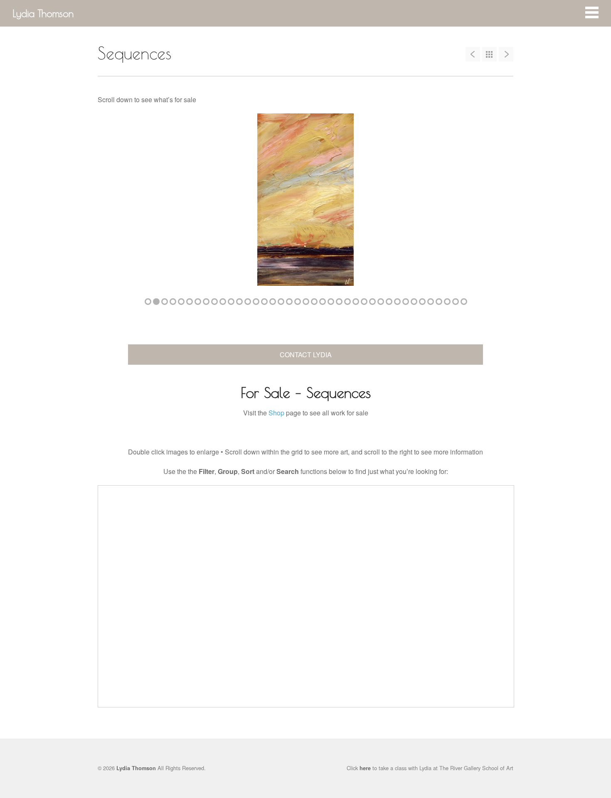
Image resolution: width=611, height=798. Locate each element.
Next (494, 204)
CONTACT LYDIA (306, 354)
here (365, 768)
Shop (276, 412)
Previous (116, 204)
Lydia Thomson (43, 13)
